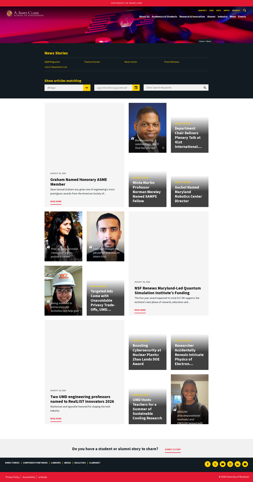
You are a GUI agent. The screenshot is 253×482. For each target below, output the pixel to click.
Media (67, 462)
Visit (218, 10)
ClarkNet (94, 462)
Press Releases (171, 61)
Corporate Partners (35, 462)
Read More (55, 201)
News (233, 16)
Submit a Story (173, 449)
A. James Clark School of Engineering (25, 9)
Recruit (236, 10)
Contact (202, 10)
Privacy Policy (12, 477)
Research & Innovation (192, 16)
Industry (223, 16)
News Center (130, 61)
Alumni (211, 16)
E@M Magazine (52, 61)
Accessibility (29, 477)
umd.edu (43, 477)
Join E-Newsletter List (56, 66)
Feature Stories (92, 61)
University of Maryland (126, 3)
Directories (12, 462)
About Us (144, 16)
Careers (56, 462)
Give (211, 10)
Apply (227, 10)
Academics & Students (164, 16)
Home (201, 41)
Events (242, 16)
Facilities (80, 462)
